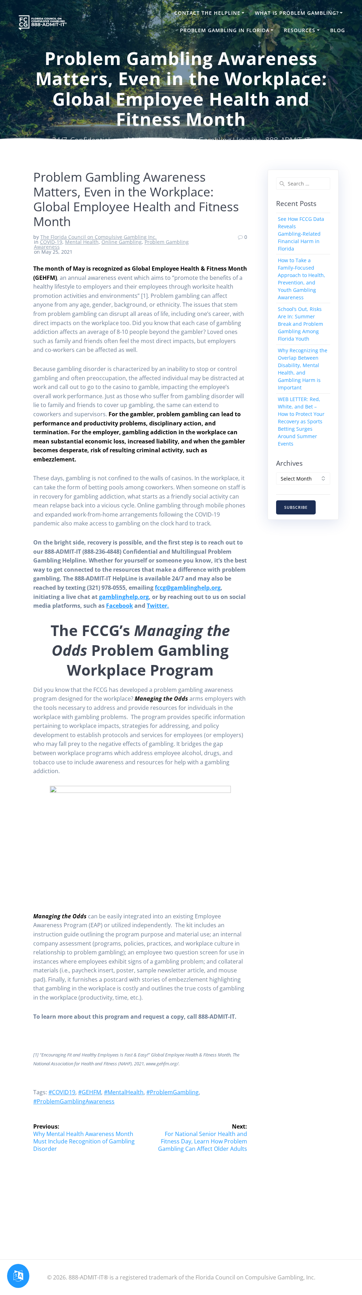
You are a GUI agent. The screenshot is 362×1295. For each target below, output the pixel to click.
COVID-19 (51, 242)
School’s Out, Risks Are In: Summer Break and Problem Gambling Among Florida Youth (300, 324)
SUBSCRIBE (296, 507)
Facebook (119, 606)
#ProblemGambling (172, 1092)
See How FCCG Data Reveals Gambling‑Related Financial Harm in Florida (301, 234)
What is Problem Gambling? (297, 13)
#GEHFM (89, 1092)
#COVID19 (61, 1092)
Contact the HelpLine (207, 13)
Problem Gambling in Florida (224, 30)
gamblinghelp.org (124, 597)
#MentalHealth (124, 1092)
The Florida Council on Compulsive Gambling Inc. (98, 237)
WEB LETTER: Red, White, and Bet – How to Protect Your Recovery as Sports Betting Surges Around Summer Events (301, 421)
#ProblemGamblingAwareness (74, 1101)
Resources (299, 30)
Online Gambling (121, 242)
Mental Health (82, 242)
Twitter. (158, 606)
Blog (337, 30)
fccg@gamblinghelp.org (188, 587)
